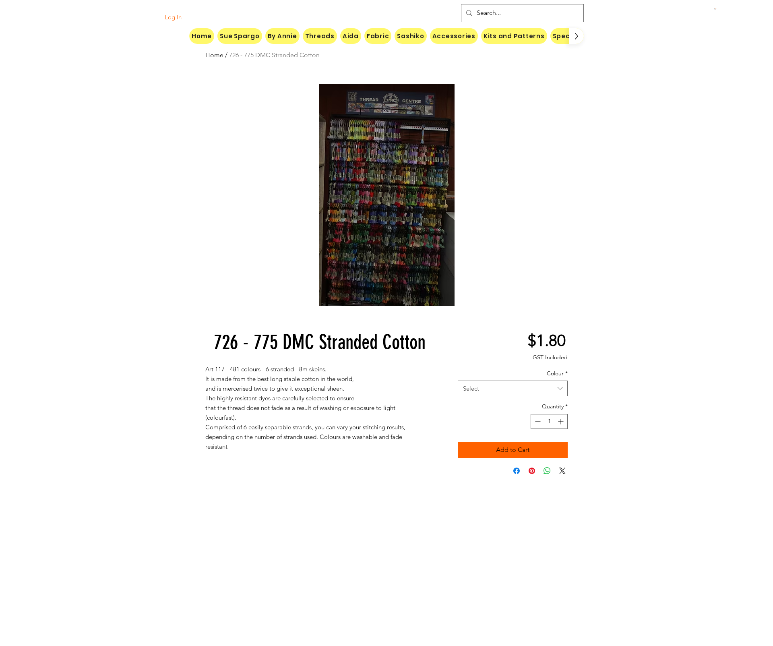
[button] (715, 9)
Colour (557, 373)
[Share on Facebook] (516, 471)
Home (214, 55)
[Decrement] (537, 421)
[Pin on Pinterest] (532, 471)
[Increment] (561, 421)
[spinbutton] (549, 421)
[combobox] (513, 388)
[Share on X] (562, 471)
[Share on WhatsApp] (547, 471)
